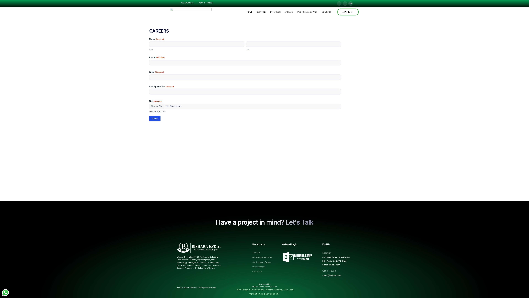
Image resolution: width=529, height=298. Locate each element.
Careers (289, 12)
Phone (157, 57)
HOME (249, 12)
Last (247, 49)
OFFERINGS (275, 12)
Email (156, 72)
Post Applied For (161, 86)
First (151, 49)
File (155, 101)
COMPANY (261, 12)
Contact (326, 12)
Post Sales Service (307, 12)
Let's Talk (347, 12)
